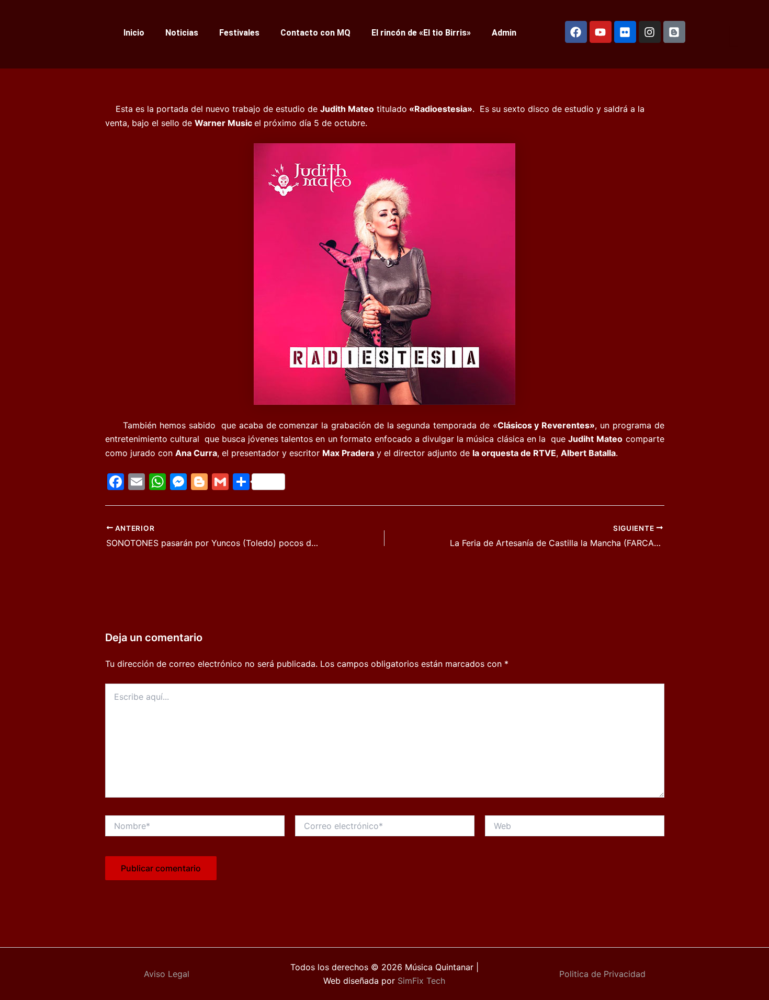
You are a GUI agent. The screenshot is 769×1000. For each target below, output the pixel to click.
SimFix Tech (420, 980)
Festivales (239, 33)
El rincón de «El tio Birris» (421, 33)
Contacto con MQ (315, 33)
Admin (504, 33)
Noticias (181, 33)
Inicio (133, 33)
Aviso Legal (166, 974)
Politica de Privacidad (602, 974)
